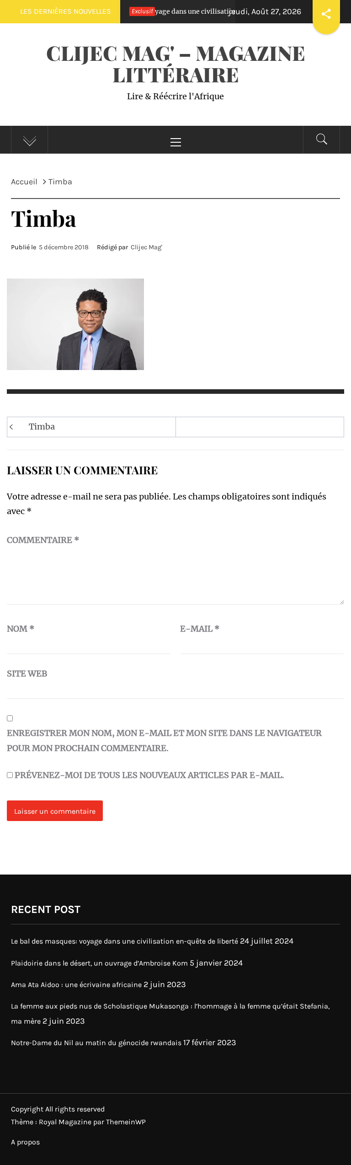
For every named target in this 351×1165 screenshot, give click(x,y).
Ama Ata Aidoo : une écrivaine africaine (76, 984)
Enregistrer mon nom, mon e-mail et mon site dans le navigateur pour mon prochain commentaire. (164, 740)
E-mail (200, 628)
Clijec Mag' (146, 247)
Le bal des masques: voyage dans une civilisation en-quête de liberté (165, 11)
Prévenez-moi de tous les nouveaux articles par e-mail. (149, 775)
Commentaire (43, 540)
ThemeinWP (126, 1121)
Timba (42, 426)
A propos (25, 1142)
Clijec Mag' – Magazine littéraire (175, 63)
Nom (21, 628)
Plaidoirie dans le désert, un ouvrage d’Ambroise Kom (99, 963)
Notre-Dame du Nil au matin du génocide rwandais (96, 1042)
